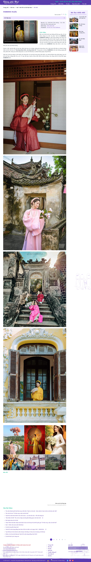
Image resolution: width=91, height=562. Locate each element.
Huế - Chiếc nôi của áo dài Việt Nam (14, 524)
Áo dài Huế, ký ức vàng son (12, 536)
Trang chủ (53, 4)
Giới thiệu (60, 4)
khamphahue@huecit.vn (11, 550)
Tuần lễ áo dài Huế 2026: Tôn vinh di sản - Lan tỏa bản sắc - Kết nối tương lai (25, 515)
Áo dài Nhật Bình (82, 39)
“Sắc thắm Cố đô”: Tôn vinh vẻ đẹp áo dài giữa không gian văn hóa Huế (23, 517)
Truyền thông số (52, 552)
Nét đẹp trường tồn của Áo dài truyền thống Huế (82, 32)
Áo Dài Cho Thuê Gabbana (53, 27)
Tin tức (68, 4)
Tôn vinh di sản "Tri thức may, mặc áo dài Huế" (17, 513)
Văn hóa (50, 546)
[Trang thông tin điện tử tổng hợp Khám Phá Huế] (26, 2)
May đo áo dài (76, 4)
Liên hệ (49, 555)
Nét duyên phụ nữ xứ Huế (12, 520)
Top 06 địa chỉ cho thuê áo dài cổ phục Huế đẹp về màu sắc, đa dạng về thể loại (25, 531)
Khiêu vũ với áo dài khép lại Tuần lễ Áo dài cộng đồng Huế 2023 (21, 534)
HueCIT (43, 560)
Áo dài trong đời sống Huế (12, 527)
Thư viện (84, 4)
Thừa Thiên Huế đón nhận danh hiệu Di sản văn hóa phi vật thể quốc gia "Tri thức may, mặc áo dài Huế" (31, 522)
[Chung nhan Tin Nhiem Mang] (57, 560)
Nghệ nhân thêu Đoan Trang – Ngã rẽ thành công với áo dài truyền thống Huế (82, 46)
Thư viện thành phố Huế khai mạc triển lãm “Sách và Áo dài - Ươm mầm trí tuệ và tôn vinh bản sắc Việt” (31, 511)
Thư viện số (51, 554)
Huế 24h (50, 550)
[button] (34, 18)
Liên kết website (72, 548)
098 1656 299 (50, 25)
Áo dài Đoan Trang (82, 24)
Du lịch (49, 548)
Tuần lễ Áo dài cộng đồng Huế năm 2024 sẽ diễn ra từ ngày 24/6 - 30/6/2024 (25, 529)
